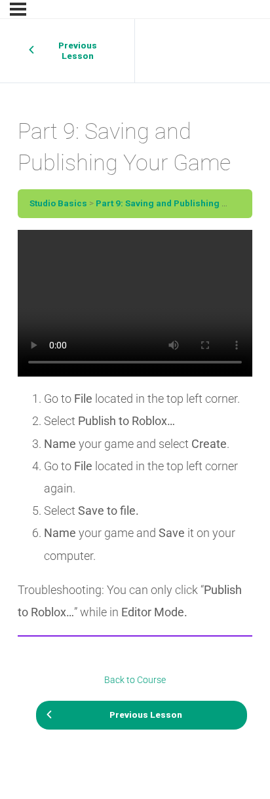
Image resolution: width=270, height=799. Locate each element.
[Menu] (18, 9)
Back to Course (135, 680)
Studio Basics (58, 203)
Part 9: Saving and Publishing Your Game (182, 203)
